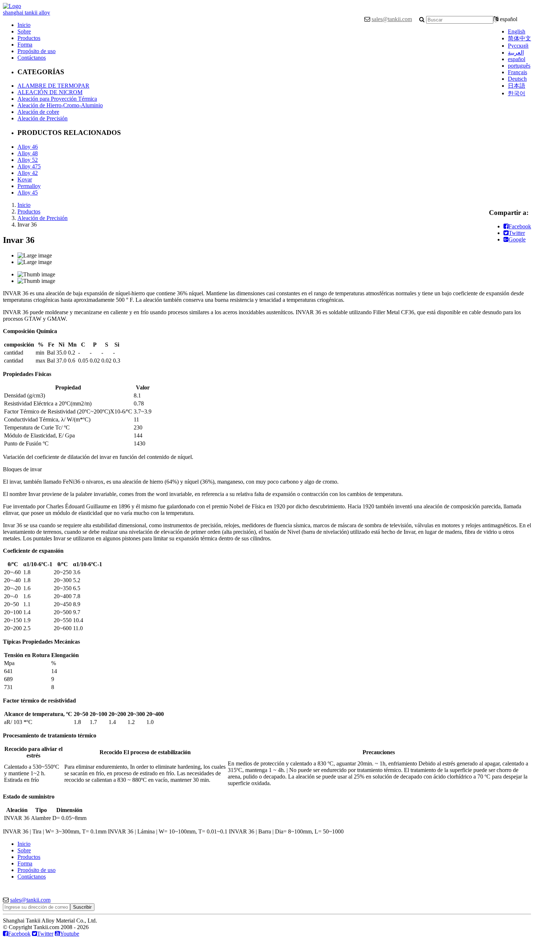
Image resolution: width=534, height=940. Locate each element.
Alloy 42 (27, 173)
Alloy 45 (27, 192)
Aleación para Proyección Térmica (57, 99)
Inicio (24, 25)
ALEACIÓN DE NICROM (49, 92)
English (516, 31)
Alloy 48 (27, 153)
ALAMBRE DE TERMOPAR (53, 86)
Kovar (24, 179)
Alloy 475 (29, 166)
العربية (516, 52)
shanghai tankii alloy (26, 12)
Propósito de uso (36, 51)
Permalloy (29, 186)
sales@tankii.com (392, 19)
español (516, 59)
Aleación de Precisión (42, 118)
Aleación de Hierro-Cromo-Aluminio (60, 105)
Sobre (24, 31)
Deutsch (517, 79)
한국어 (516, 93)
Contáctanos (31, 58)
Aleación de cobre (38, 112)
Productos (28, 38)
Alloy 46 (27, 147)
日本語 (516, 86)
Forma (24, 44)
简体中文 (519, 38)
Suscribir (82, 907)
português (519, 66)
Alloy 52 (27, 160)
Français (517, 72)
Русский (518, 46)
